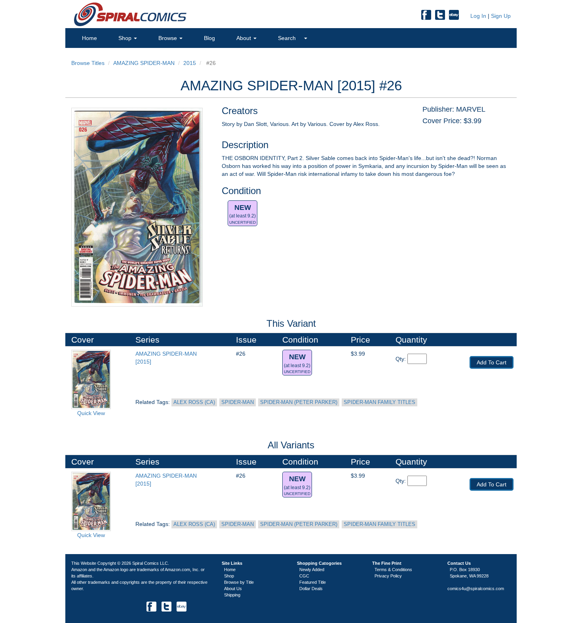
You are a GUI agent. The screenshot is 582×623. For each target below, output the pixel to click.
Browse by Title (239, 582)
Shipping (232, 595)
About (244, 38)
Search (287, 38)
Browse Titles (88, 63)
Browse (168, 38)
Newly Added (311, 569)
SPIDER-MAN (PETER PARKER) (298, 402)
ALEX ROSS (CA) (194, 402)
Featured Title (312, 582)
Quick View (91, 413)
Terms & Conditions (393, 569)
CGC (304, 575)
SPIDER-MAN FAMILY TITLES (379, 402)
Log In (477, 16)
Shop (125, 38)
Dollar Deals (311, 588)
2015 (189, 63)
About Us (233, 588)
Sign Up (501, 16)
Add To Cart (491, 362)
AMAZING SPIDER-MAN (144, 63)
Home (89, 38)
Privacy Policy (388, 575)
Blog (209, 38)
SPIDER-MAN (237, 402)
